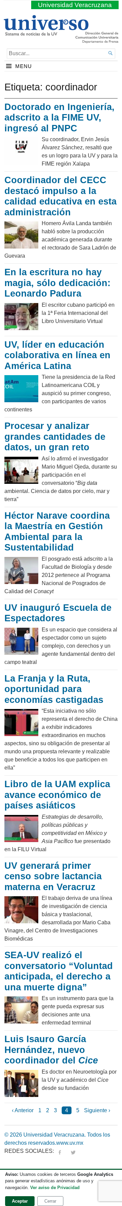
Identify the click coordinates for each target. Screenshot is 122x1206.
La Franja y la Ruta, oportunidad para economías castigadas (53, 689)
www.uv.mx (69, 1143)
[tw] (73, 1151)
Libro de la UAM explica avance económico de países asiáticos (57, 795)
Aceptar (20, 1201)
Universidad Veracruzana (75, 4)
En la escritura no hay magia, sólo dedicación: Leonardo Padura (57, 283)
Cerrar (50, 1201)
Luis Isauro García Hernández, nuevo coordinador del (51, 1049)
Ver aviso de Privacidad (55, 1187)
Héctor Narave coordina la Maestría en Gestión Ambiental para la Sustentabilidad (57, 532)
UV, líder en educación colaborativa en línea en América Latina (57, 355)
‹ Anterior (23, 1110)
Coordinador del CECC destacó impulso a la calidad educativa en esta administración (60, 196)
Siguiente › (97, 1110)
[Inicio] (45, 33)
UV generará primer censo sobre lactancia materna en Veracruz (53, 876)
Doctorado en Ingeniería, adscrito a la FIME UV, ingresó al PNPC (59, 117)
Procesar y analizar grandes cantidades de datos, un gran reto (54, 436)
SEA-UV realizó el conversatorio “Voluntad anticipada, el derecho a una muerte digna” (58, 971)
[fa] (59, 1151)
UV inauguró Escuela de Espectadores (57, 613)
